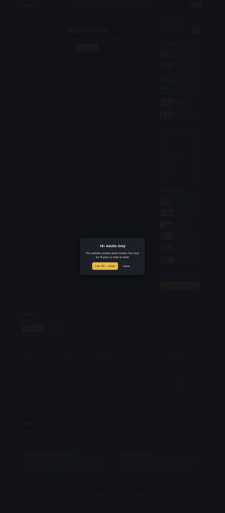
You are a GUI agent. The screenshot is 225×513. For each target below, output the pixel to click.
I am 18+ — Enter (105, 266)
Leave (126, 266)
